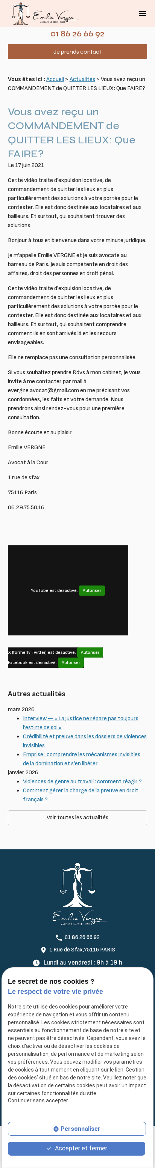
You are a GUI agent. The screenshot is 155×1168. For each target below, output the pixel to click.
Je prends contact (77, 51)
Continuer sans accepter (38, 1100)
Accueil (55, 79)
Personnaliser (80, 1128)
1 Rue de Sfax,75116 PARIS (82, 949)
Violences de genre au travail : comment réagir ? (82, 781)
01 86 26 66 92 (77, 34)
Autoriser (92, 590)
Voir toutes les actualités (77, 817)
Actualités (82, 79)
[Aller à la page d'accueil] (43, 13)
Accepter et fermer (80, 1148)
